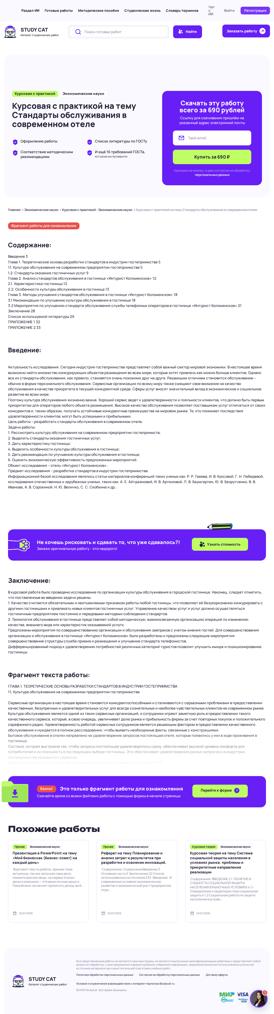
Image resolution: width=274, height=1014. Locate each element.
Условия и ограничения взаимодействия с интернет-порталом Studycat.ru (125, 983)
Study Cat (34, 29)
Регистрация (255, 10)
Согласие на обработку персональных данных (169, 975)
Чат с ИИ (211, 10)
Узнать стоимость (224, 544)
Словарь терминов (182, 10)
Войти (229, 10)
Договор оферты (217, 975)
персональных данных (212, 174)
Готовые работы (59, 10)
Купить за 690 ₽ (212, 157)
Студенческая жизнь (142, 10)
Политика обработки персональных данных (104, 975)
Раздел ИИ (30, 10)
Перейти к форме (217, 790)
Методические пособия (98, 10)
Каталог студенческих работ (40, 35)
